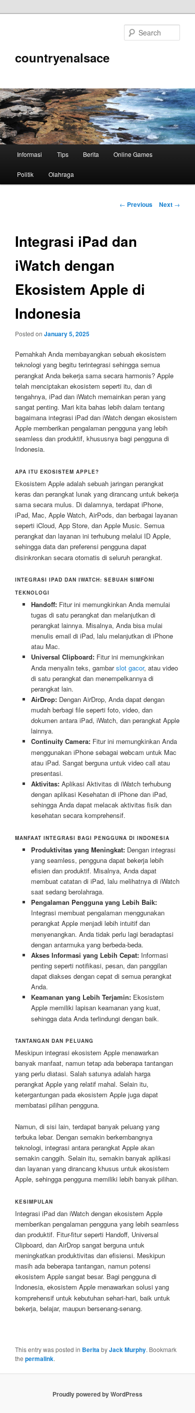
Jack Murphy (127, 1349)
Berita (91, 154)
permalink (39, 1358)
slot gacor (130, 668)
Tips (62, 154)
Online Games (133, 154)
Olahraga (61, 174)
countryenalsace (62, 57)
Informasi (29, 154)
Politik (25, 174)
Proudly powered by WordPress (97, 1394)
